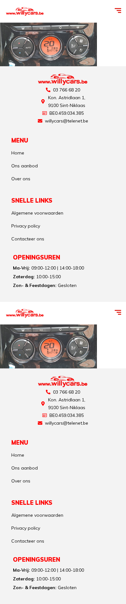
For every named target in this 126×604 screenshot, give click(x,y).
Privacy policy (25, 226)
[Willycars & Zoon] (25, 11)
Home (17, 153)
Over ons (20, 179)
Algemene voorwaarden (37, 213)
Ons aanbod (24, 166)
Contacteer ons (27, 239)
